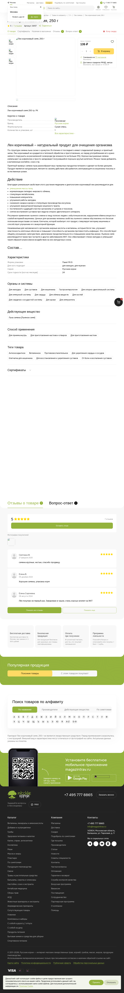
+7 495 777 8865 (78, 795)
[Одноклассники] (108, 843)
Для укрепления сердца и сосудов (88, 353)
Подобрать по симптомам (63, 836)
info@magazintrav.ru (96, 826)
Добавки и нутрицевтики (19, 827)
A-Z (68, 721)
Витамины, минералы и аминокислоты (25, 823)
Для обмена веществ (59, 294)
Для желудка (15, 289)
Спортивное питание (17, 941)
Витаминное (35, 353)
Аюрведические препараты (20, 906)
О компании (56, 906)
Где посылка (57, 840)
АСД (10, 897)
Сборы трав (13, 893)
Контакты (55, 862)
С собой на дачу (15, 927)
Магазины (55, 823)
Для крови (51, 300)
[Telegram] (101, 3)
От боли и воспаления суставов (97, 358)
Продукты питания (16, 932)
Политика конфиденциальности (36, 963)
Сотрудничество (58, 897)
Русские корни (62, 123)
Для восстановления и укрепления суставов (57, 358)
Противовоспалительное (56, 353)
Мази (10, 849)
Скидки (54, 832)
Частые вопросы (59, 867)
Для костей (77, 294)
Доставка (55, 827)
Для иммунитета (67, 300)
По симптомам (14, 862)
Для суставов (31, 289)
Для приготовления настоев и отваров (49, 335)
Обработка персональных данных (88, 963)
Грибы (10, 832)
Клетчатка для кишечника (20, 358)
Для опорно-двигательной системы (98, 289)
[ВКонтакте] (95, 843)
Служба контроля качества (63, 880)
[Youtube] (102, 843)
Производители (58, 845)
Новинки (12, 914)
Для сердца (40, 294)
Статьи (54, 849)
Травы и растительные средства (22, 875)
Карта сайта (13, 963)
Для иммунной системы (20, 294)
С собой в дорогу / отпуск (20, 923)
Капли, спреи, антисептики (20, 840)
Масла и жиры (14, 853)
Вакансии (55, 888)
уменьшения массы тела (21, 188)
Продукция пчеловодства (19, 867)
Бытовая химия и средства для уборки (25, 936)
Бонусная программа (61, 884)
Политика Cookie (26, 986)
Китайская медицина (17, 888)
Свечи (10, 871)
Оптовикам (56, 871)
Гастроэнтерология (68, 289)
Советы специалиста (60, 858)
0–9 (74, 721)
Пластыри (12, 858)
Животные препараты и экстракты (23, 901)
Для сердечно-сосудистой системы (25, 300)
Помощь (55, 910)
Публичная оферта (62, 963)
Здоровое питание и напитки (21, 836)
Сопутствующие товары (19, 910)
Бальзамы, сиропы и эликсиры (22, 880)
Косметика (13, 845)
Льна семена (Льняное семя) (22, 317)
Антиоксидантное (17, 353)
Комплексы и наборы (17, 919)
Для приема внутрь (18, 335)
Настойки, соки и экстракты (21, 884)
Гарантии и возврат (60, 875)
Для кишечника (48, 289)
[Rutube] (114, 843)
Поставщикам (57, 893)
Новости (55, 853)
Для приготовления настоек (84, 335)
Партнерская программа (62, 901)
